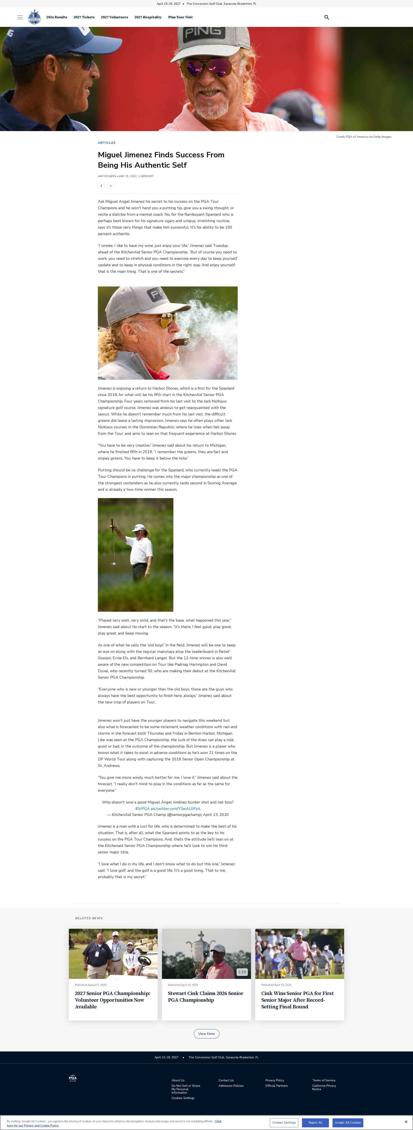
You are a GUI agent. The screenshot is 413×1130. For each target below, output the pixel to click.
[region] (206, 1122)
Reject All (315, 1123)
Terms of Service (324, 1080)
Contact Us (226, 1080)
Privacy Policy (274, 1080)
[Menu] (22, 17)
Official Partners (276, 1086)
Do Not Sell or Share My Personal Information (186, 1089)
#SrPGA (142, 808)
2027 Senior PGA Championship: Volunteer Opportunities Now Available (112, 1000)
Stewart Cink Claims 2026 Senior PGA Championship (205, 996)
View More (206, 1033)
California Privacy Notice (324, 1087)
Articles (107, 143)
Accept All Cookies (348, 1123)
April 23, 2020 (216, 814)
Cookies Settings (284, 1123)
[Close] (406, 1122)
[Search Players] (326, 17)
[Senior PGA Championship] (34, 17)
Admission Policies (231, 1086)
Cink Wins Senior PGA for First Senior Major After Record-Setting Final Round (297, 1000)
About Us (178, 1080)
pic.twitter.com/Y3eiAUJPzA (175, 808)
